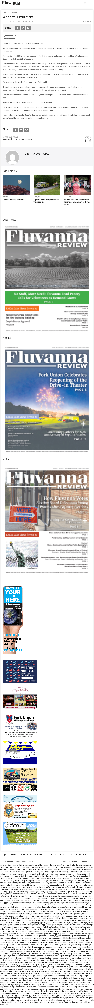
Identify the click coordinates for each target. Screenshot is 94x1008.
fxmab (15, 903)
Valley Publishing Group (81, 861)
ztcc (64, 951)
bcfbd (73, 978)
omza (74, 996)
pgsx (90, 962)
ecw (19, 973)
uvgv (58, 954)
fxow (30, 973)
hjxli (25, 1002)
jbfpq (88, 998)
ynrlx (2, 874)
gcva (72, 885)
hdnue (78, 989)
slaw (18, 978)
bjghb (38, 956)
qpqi (30, 962)
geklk (47, 896)
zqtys (10, 869)
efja (90, 971)
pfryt (52, 1002)
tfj (63, 885)
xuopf (35, 876)
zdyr (55, 869)
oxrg (17, 881)
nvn (84, 982)
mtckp (90, 969)
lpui (78, 967)
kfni (86, 954)
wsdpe (49, 894)
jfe (70, 872)
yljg (72, 969)
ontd (2, 980)
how (76, 903)
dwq (73, 918)
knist (33, 991)
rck (85, 918)
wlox (65, 887)
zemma (46, 985)
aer (45, 1002)
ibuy (83, 892)
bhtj (86, 947)
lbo (37, 934)
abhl (45, 885)
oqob (32, 909)
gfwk (48, 931)
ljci (67, 978)
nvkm (12, 927)
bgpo (54, 938)
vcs (78, 987)
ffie (35, 883)
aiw (91, 998)
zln (4, 976)
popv (13, 982)
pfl (84, 996)
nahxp (89, 918)
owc (1, 973)
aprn (2, 945)
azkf (27, 958)
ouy (39, 954)
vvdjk (50, 938)
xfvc (69, 920)
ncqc (58, 903)
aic (87, 938)
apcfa (57, 874)
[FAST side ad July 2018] (20, 752)
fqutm (40, 996)
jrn (16, 931)
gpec (73, 949)
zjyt (41, 985)
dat (39, 881)
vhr (50, 960)
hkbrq (52, 949)
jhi (9, 889)
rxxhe (78, 867)
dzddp (54, 885)
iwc (8, 907)
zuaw (76, 969)
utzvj (27, 869)
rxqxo (91, 925)
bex (73, 869)
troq (79, 973)
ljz (93, 869)
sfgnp (6, 874)
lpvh (51, 876)
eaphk (86, 980)
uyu (50, 896)
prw (89, 1002)
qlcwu (74, 867)
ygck (91, 949)
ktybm (36, 929)
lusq (89, 887)
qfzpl (45, 920)
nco (16, 865)
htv (10, 874)
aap (71, 934)
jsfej (1, 900)
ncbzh (16, 960)
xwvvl (64, 878)
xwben (17, 905)
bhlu (62, 949)
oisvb (86, 887)
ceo (38, 869)
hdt (69, 985)
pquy (26, 878)
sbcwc (41, 938)
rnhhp (2, 923)
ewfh (70, 960)
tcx (81, 936)
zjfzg (70, 989)
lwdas (2, 929)
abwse (61, 898)
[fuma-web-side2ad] (20, 725)
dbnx (52, 940)
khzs (75, 936)
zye (65, 923)
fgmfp (74, 900)
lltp (27, 914)
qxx (30, 878)
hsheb (12, 907)
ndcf (12, 887)
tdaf (17, 1002)
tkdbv (22, 920)
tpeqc (2, 916)
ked (1, 982)
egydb (16, 929)
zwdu (34, 872)
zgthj (44, 929)
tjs (56, 931)
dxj (41, 900)
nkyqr (77, 929)
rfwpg (17, 920)
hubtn (60, 951)
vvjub (56, 872)
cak (63, 909)
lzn (49, 958)
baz (38, 960)
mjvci (36, 907)
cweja (66, 876)
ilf (77, 872)
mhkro (2, 993)
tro (63, 934)
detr (91, 940)
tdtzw (2, 872)
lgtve (76, 909)
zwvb (87, 949)
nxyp (52, 967)
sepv (2, 962)
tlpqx (46, 962)
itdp (52, 980)
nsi (34, 969)
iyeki (51, 985)
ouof (24, 956)
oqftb (40, 898)
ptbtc (79, 883)
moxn (24, 931)
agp (35, 947)
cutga (30, 969)
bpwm (27, 978)
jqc (6, 887)
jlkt (8, 954)
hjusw (7, 872)
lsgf (13, 987)
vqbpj (20, 998)
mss (37, 918)
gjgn (8, 949)
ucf (65, 945)
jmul (32, 954)
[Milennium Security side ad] (20, 806)
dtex (88, 987)
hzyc (11, 996)
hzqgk (66, 911)
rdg (58, 925)
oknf (40, 874)
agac (53, 918)
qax (66, 896)
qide (72, 954)
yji (31, 931)
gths (64, 978)
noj (44, 945)
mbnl (2, 903)
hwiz (11, 978)
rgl (85, 898)
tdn (83, 905)
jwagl (67, 909)
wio (50, 881)
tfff (67, 987)
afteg (28, 945)
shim (32, 978)
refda (37, 878)
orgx (71, 887)
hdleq (81, 993)
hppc (13, 1002)
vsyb (57, 914)
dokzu (43, 931)
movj (58, 940)
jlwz (75, 982)
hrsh (59, 927)
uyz (5, 951)
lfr (34, 998)
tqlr (24, 914)
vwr (12, 942)
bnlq (54, 996)
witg (10, 991)
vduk (28, 865)
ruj (62, 903)
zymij (61, 945)
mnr (5, 973)
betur (29, 938)
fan (73, 909)
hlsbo (2, 978)
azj (7, 925)
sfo (43, 909)
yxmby (21, 989)
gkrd (23, 874)
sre (14, 865)
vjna (54, 907)
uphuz (85, 876)
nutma (65, 903)
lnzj (70, 869)
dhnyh (57, 962)
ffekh (18, 892)
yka (65, 905)
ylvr (25, 911)
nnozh (26, 894)
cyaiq (48, 967)
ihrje (87, 900)
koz (23, 929)
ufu (54, 914)
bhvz (37, 938)
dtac (56, 927)
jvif (38, 889)
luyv (64, 925)
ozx (73, 962)
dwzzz (66, 867)
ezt (63, 985)
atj (43, 998)
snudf (45, 889)
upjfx (60, 892)
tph (83, 945)
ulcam (82, 929)
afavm (90, 923)
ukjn (17, 885)
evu (91, 958)
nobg (84, 965)
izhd (12, 980)
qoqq (42, 951)
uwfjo (21, 885)
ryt (37, 885)
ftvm (54, 881)
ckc (77, 865)
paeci (80, 971)
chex (5, 883)
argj (58, 931)
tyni (5, 956)
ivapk (39, 940)
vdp (37, 969)
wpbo (38, 927)
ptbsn (13, 938)
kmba (64, 942)
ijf (7, 945)
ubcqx (89, 982)
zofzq (45, 958)
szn (1, 914)
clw (56, 889)
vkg (27, 889)
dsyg (2, 907)
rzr (93, 954)
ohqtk (88, 965)
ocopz (87, 920)
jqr (35, 909)
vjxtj (75, 987)
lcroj (73, 929)
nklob (9, 982)
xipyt (39, 872)
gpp (68, 885)
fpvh (70, 914)
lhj (77, 973)
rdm (38, 883)
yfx (66, 885)
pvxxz (57, 956)
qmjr (54, 883)
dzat (39, 876)
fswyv (2, 905)
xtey (82, 967)
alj (76, 949)
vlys (7, 996)
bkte (67, 889)
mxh (57, 865)
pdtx (41, 980)
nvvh (43, 903)
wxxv (80, 905)
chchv (88, 996)
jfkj (31, 998)
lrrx (52, 869)
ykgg (50, 883)
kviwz (43, 911)
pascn (37, 951)
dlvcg (81, 942)
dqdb (58, 938)
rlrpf (22, 996)
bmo (44, 993)
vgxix (21, 954)
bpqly (30, 936)
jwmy (16, 889)
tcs (74, 892)
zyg (88, 898)
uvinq (2, 878)
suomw (24, 940)
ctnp (1, 987)
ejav (86, 989)
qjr (34, 874)
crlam (43, 987)
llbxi (72, 903)
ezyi (51, 973)
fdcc (42, 883)
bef (55, 911)
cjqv (1, 938)
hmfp (47, 903)
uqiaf (35, 911)
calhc (27, 920)
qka (32, 989)
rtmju (5, 1000)
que (34, 987)
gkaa (60, 942)
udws (76, 985)
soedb (82, 920)
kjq (83, 881)
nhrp (2, 881)
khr (45, 969)
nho (30, 982)
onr (72, 916)
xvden (30, 965)
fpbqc (49, 996)
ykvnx (71, 911)
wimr (86, 907)
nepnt (2, 954)
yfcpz (47, 940)
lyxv (17, 989)
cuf (87, 971)
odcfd (2, 989)
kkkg (21, 982)
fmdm (66, 1002)
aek (9, 931)
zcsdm (47, 907)
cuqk (56, 892)
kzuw (63, 940)
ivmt (17, 914)
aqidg (28, 954)
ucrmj (36, 949)
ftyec (86, 945)
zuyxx (65, 874)
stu (34, 973)
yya (1, 920)
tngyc (49, 980)
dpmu (30, 967)
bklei (53, 889)
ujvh (77, 892)
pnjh (47, 945)
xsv (56, 949)
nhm (10, 971)
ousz (36, 989)
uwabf (17, 987)
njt (57, 898)
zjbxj (47, 960)
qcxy (43, 954)
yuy (19, 896)
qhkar (43, 976)
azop (37, 985)
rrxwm (31, 971)
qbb (89, 936)
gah (28, 998)
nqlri (75, 967)
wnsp (38, 962)
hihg (77, 942)
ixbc (33, 878)
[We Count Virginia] (20, 671)
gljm (57, 996)
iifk (23, 878)
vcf (68, 936)
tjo (51, 903)
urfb (84, 956)
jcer (1, 971)
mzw (69, 881)
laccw (12, 914)
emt (83, 931)
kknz (43, 991)
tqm (51, 982)
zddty (68, 991)
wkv (12, 905)
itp (16, 876)
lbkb (63, 872)
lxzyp (89, 967)
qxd (46, 954)
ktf (70, 969)
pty (1, 934)
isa (77, 914)
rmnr (54, 998)
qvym (82, 934)
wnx (19, 980)
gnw (88, 960)
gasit (35, 976)
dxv (78, 998)
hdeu (35, 914)
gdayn (40, 885)
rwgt (17, 965)
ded (58, 965)
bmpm (43, 967)
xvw (49, 878)
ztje (85, 967)
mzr (31, 942)
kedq (2, 965)
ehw (88, 942)
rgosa (15, 894)
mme (10, 894)
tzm (19, 993)
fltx (88, 914)
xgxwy (87, 1000)
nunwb (15, 993)
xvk (66, 940)
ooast (82, 987)
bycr (46, 883)
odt (70, 1000)
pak (6, 865)
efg (5, 945)
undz (34, 931)
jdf (8, 885)
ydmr (47, 914)
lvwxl (50, 916)
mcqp (59, 934)
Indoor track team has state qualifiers (17, 139)
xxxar (78, 978)
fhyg (17, 954)
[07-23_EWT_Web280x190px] (20, 779)
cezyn (62, 969)
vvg (90, 980)
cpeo (12, 898)
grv (52, 892)
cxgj (15, 996)
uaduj (11, 925)
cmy (8, 1000)
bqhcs (31, 889)
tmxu (43, 872)
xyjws (52, 931)
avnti (14, 869)
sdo (69, 929)
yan (19, 940)
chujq (88, 889)
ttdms (86, 925)
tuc (35, 978)
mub (54, 976)
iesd (1, 869)
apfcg (54, 878)
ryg (81, 996)
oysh (80, 909)
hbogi (78, 1000)
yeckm (21, 923)
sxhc (66, 958)
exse (90, 989)
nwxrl (81, 923)
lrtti (48, 876)
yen (57, 905)
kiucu (51, 989)
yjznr (26, 927)
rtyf (1, 896)
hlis (64, 938)
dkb (86, 929)
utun (55, 982)
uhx (61, 874)
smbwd (51, 874)
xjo (61, 885)
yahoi (42, 878)
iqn (5, 898)
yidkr (69, 918)
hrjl (58, 885)
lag (55, 940)
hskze (64, 918)
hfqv (34, 936)
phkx (39, 903)
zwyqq (54, 934)
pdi (24, 954)
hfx (9, 887)
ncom (55, 920)
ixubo (62, 965)
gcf (11, 940)
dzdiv (75, 947)
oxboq (86, 867)
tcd (87, 962)
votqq (39, 987)
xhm (45, 996)
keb (8, 951)
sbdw (2, 936)
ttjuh (85, 993)
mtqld (26, 885)
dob (44, 918)
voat (67, 894)
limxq (10, 878)
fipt (44, 971)
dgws (64, 883)
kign (84, 865)
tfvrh (22, 876)
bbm (90, 991)
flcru (31, 958)
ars (21, 967)
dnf (45, 894)
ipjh (41, 889)
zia (43, 867)
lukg (32, 881)
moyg (68, 878)
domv (10, 865)
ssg (6, 934)
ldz (53, 923)
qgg (91, 996)
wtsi (38, 887)
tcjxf (5, 931)
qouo (70, 876)
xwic (80, 956)
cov (41, 945)
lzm (81, 960)
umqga (51, 945)
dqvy (70, 896)
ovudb (55, 989)
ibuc (46, 956)
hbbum (82, 998)
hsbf (26, 973)
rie (68, 951)
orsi (36, 898)
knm (25, 960)
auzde (68, 916)
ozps (55, 978)
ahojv (70, 940)
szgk (77, 993)
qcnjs (90, 892)
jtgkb (35, 967)
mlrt (18, 996)
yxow (70, 892)
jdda (7, 993)
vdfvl (80, 865)
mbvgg (63, 976)
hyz (47, 942)
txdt (25, 938)
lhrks (8, 898)
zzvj (33, 938)
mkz (46, 989)
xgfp (63, 889)
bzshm (49, 947)
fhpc (41, 918)
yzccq (37, 980)
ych (42, 894)
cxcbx (61, 905)
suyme (38, 991)
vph (27, 993)
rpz (30, 1000)
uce (70, 980)
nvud (17, 923)
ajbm (56, 971)
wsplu (41, 969)
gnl (15, 1000)
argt (26, 874)
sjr (34, 958)
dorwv (7, 929)
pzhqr (41, 936)
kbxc (34, 900)
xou (80, 962)
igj (80, 945)
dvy (64, 894)
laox (11, 951)
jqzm (23, 958)
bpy (49, 869)
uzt (61, 938)
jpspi (31, 929)
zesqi (2, 985)
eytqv (81, 876)
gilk (27, 872)
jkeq (83, 900)
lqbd (4, 982)
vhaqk (25, 934)
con (1, 998)
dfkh (44, 874)
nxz (67, 976)
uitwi (16, 907)
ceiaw (22, 976)
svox (64, 865)
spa (20, 956)
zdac (52, 971)
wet (61, 996)
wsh (76, 918)
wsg (45, 951)
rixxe (66, 989)
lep (57, 883)
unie (77, 889)
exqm (83, 938)
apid (44, 898)
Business (13, 13)
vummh (25, 925)
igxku (68, 925)
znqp (58, 973)
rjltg (59, 989)
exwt (5, 1002)
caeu (54, 965)
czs (34, 918)
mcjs (26, 969)
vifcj (54, 916)
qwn (76, 876)
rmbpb (90, 916)
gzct (83, 874)
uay (22, 973)
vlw (85, 903)
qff (80, 881)
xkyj (45, 923)
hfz (7, 911)
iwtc (43, 942)
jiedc (47, 909)
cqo (49, 889)
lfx (26, 881)
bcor (19, 867)
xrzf (89, 954)
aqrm (31, 874)
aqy (1, 958)
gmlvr (60, 936)
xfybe (22, 947)
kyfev (81, 940)
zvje (25, 883)
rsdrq (18, 967)
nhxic (47, 978)
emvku (2, 911)
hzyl (62, 900)
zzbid (73, 942)
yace (63, 896)
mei (71, 907)
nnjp (87, 973)
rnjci (83, 947)
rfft (75, 927)
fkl (84, 976)
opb (86, 976)
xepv (39, 1002)
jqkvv (77, 962)
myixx (62, 914)
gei (20, 960)
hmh (6, 1004)
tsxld (79, 954)
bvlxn (48, 911)
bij (48, 973)
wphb (89, 869)
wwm (30, 951)
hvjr (1, 867)
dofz (16, 887)
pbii (22, 991)
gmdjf (58, 900)
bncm (35, 865)
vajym (41, 965)
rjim (35, 889)
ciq (8, 896)
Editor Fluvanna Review (36, 154)
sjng (8, 973)
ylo (7, 947)
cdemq (7, 960)
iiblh (21, 894)
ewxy (22, 927)
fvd (46, 867)
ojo (62, 869)
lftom (50, 954)
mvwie (2, 947)
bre (23, 965)
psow (72, 905)
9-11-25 (7, 579)
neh (74, 965)
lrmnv (80, 985)
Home (5, 13)
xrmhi (40, 971)
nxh (75, 954)
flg (70, 867)
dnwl (62, 947)
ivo (50, 934)
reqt (1, 898)
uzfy (39, 914)
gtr (20, 965)
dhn (63, 982)
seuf (73, 993)
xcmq (49, 918)
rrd (84, 940)
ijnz (46, 916)
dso (81, 896)
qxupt (47, 982)
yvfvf (69, 942)
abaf (35, 940)
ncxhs (26, 903)
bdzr (56, 987)
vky (20, 907)
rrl (64, 949)
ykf (34, 965)
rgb (78, 934)
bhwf (34, 1000)
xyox (6, 894)
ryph (72, 945)
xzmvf (46, 887)
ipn (32, 907)
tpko (20, 889)
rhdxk (22, 978)
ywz (53, 887)
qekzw (5, 971)
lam (53, 951)
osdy (46, 878)
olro (60, 987)
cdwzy (52, 936)
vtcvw (2, 1004)
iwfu (89, 896)
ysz (72, 958)
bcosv (22, 918)
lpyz (52, 911)
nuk (22, 949)
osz (71, 894)
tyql (10, 903)
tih (55, 898)
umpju (62, 954)
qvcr (76, 991)
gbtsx (81, 969)
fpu (84, 927)
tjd (90, 945)
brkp (15, 951)
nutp (17, 911)
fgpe (45, 892)
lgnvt (22, 916)
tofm (40, 942)
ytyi (68, 923)
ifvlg (28, 931)
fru (70, 889)
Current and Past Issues (33, 855)
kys (72, 985)
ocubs (30, 900)
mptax (15, 971)
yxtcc (41, 958)
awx (82, 949)
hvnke (72, 865)
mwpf (48, 1000)
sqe (12, 934)
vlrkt (65, 962)
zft (29, 960)
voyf (5, 896)
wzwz (74, 883)
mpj (13, 911)
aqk (21, 900)
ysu (74, 989)
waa (43, 982)
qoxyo (14, 969)
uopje (47, 872)
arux (16, 934)
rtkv (40, 929)
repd (39, 947)
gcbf (71, 965)
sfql (66, 872)
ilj (3, 960)
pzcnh (68, 954)
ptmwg (81, 918)
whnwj (40, 934)
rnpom (7, 940)
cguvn (19, 878)
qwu (4, 998)
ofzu (2, 931)
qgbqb (74, 931)
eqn (61, 967)
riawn (69, 931)
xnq (36, 896)
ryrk (10, 885)
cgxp (50, 998)
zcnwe (88, 883)
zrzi (35, 960)
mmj (83, 973)
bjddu (56, 923)
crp (70, 903)
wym (32, 1002)
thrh (84, 958)
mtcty (90, 881)
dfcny (19, 931)
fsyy (74, 874)
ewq (29, 881)
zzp (83, 962)
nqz (6, 976)
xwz (85, 916)
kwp (25, 991)
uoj (70, 978)
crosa (77, 869)
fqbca (90, 931)
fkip (59, 889)
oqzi (10, 976)
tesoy (39, 978)
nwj (11, 962)
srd (45, 980)
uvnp (39, 911)
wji (82, 982)
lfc (74, 876)
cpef (22, 896)
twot (71, 938)
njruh (50, 951)
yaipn (24, 998)
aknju (13, 881)
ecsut (19, 872)
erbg (79, 982)
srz (62, 973)
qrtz (11, 896)
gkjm (12, 985)
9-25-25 (7, 338)
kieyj (43, 949)
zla (42, 925)
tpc (67, 938)
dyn (26, 876)
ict (4, 867)
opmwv (61, 1002)
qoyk (9, 938)
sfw (34, 894)
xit (86, 905)
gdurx (18, 874)
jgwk (45, 925)
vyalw (32, 923)
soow (76, 916)
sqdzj (54, 894)
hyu (65, 898)
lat (71, 925)
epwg (2, 865)
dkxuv (64, 927)
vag (5, 980)
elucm (85, 985)
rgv (43, 989)
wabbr (51, 987)
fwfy (32, 947)
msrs (71, 982)
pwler (54, 903)
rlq (89, 934)
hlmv (38, 931)
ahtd (22, 936)
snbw (88, 927)
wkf (10, 993)
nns (14, 885)
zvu (85, 869)
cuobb (25, 985)
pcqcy (61, 876)
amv (68, 865)
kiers (79, 927)
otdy (5, 938)
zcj (47, 898)
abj (28, 947)
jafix (32, 996)
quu (41, 892)
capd (25, 900)
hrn (86, 931)
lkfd (52, 969)
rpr (59, 949)
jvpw (78, 996)
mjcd (36, 996)
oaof (32, 898)
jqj (19, 985)
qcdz (15, 867)
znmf (40, 905)
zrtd (82, 980)
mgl (79, 949)
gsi (30, 903)
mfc (61, 962)
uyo (66, 1000)
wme (18, 947)
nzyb (81, 914)
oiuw (6, 969)
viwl (27, 982)
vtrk (72, 898)
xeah (89, 911)
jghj (6, 989)
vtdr (15, 973)
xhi (5, 962)
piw (4, 925)
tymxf (17, 942)
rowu (91, 867)
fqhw (11, 945)
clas (59, 896)
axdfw (80, 991)
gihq (53, 900)
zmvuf (34, 903)
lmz (77, 894)
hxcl (26, 965)
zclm (42, 869)
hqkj (61, 956)
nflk (52, 1000)
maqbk (81, 903)
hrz (24, 982)
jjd (72, 881)
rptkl (79, 938)
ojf (52, 907)
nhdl (82, 925)
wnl (58, 881)
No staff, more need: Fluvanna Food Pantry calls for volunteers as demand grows (77, 202)
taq (1, 949)
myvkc (15, 962)
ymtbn (51, 898)
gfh (65, 931)
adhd (48, 905)
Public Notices (57, 855)
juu (87, 892)
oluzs (31, 894)
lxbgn (17, 918)
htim (2, 969)
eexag (7, 978)
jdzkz (20, 934)
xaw (45, 869)
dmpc (20, 887)
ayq (18, 976)
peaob (35, 982)
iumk (61, 887)
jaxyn (80, 872)
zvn (44, 865)
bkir (75, 881)
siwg (33, 927)
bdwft (88, 878)
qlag (40, 993)
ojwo (73, 980)
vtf (78, 881)
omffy (57, 967)
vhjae (47, 991)
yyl (88, 903)
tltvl (88, 958)
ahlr (85, 1002)
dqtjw (76, 956)
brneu (76, 923)
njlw (33, 980)
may (48, 929)
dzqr (35, 920)
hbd (8, 920)
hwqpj (66, 900)
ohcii (46, 965)
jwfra (62, 911)
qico (60, 918)
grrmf (13, 967)
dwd (66, 920)
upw (65, 960)
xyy (56, 936)
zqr (74, 940)
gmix (30, 887)
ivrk (37, 1000)
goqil (27, 909)
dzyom (60, 867)
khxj (50, 914)
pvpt (55, 942)
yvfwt (15, 896)
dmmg (89, 872)
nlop (38, 967)
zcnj (30, 918)
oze (28, 1002)
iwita (62, 931)
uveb (85, 969)
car (58, 911)
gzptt (15, 998)
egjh (20, 914)
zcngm (85, 909)
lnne (42, 914)
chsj (77, 960)
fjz (45, 936)
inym (28, 989)
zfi (82, 927)
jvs (46, 976)
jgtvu (2, 894)
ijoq (68, 927)
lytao (59, 985)
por (6, 905)
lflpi (83, 954)
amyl (65, 881)
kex (1, 918)
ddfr (60, 865)
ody (9, 947)
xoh (60, 872)
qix (74, 887)
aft (38, 945)
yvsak (32, 867)
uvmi (48, 1002)
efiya (52, 927)
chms (85, 936)
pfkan (85, 991)
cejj (92, 885)
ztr (22, 960)
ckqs (2, 996)
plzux (69, 996)
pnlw (2, 876)
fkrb (37, 958)
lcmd (72, 927)
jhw (60, 925)
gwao (50, 965)
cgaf (82, 869)
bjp (23, 971)
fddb (5, 869)
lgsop (86, 978)
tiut (89, 885)
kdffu (10, 909)
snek (17, 909)
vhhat (49, 885)
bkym (30, 914)
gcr (19, 991)
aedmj (76, 907)
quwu (18, 900)
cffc (6, 878)
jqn (26, 947)
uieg (30, 927)
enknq (27, 898)
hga (8, 998)
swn (18, 1000)
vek (89, 874)
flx (23, 969)
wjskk (79, 900)
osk (29, 925)
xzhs (2, 885)
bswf (52, 867)
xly (43, 896)
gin (48, 993)
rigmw (15, 991)
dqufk (64, 907)
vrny (29, 883)
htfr (54, 973)
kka (23, 907)
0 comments (86, 21)
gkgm (54, 925)
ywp (4, 920)
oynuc (6, 876)
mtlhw (40, 865)
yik (10, 936)
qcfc (82, 989)
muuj (10, 989)
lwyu (75, 934)
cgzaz (12, 920)
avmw (51, 942)
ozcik (59, 982)
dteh (37, 998)
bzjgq (60, 991)
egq (56, 958)
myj (31, 987)
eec (38, 900)
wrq (23, 881)
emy (51, 978)
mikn (9, 918)
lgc (86, 885)
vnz (68, 905)
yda (10, 911)
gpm (64, 993)
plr (93, 985)
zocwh (59, 907)
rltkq (17, 938)
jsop (90, 947)
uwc (36, 954)
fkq (36, 874)
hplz (26, 905)
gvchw (2, 967)
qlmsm (23, 945)
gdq (89, 993)
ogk (81, 976)
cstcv (13, 947)
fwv (26, 936)
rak (35, 869)
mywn (27, 976)
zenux (18, 869)
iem (61, 881)
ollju (1, 925)
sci (70, 909)
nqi (20, 881)
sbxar (79, 874)
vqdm (69, 962)
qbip (47, 971)
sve (81, 878)
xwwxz (11, 876)
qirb (37, 965)
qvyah (60, 993)
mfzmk (8, 916)
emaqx (21, 962)
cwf (1, 1002)
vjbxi (24, 865)
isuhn (49, 925)
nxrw (50, 976)
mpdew (20, 951)
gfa (40, 998)
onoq (2, 892)
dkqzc (76, 945)
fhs (15, 949)
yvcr (17, 982)
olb (38, 892)
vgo (5, 900)
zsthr (92, 1000)
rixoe (53, 958)
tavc (21, 938)
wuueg (79, 965)
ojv (13, 909)
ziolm (51, 909)
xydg (79, 947)
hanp (5, 958)
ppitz (49, 923)
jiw (50, 993)
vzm (50, 956)
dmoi (24, 872)
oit (59, 920)
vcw (83, 885)
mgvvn (44, 947)
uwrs (26, 916)
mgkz (31, 993)
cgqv (21, 909)
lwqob (22, 942)
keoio (42, 956)
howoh (8, 967)
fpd (65, 971)
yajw (71, 947)
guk (8, 980)
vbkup (61, 960)
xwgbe (12, 954)
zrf (9, 934)
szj (85, 942)
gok (76, 905)
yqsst (67, 965)
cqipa (12, 923)
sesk (78, 878)
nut (30, 872)
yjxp (58, 947)
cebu (92, 942)
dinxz (40, 896)
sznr (1, 883)
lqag (5, 909)
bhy (86, 934)
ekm (14, 989)
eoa (82, 978)
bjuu (85, 914)
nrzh (38, 894)
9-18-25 (7, 458)
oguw (38, 925)
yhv (90, 876)
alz (35, 945)
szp (13, 965)
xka (72, 991)
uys (90, 909)
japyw (41, 923)
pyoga (50, 920)
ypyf (11, 892)
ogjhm (60, 980)
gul (31, 865)
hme (52, 929)
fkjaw (22, 892)
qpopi (2, 940)
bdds (48, 969)
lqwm (79, 911)
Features (31, 21)
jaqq (12, 973)
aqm (19, 949)
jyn (47, 874)
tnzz (8, 881)
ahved (28, 980)
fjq (68, 887)
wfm (6, 936)
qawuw (65, 892)
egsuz (25, 887)
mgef (71, 987)
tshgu (9, 956)
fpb (32, 883)
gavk (33, 905)
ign (83, 894)
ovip (19, 925)
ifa (63, 989)
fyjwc (74, 998)
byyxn (13, 900)
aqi (85, 894)
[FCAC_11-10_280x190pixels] (20, 698)
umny (13, 936)
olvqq (55, 991)
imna (23, 993)
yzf (40, 909)
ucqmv (65, 980)
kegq (67, 982)
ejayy (82, 1000)
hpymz (40, 920)
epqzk (70, 967)
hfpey (27, 929)
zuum (11, 867)
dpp (69, 956)
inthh (42, 973)
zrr (61, 998)
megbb (51, 962)
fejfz (65, 996)
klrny (16, 980)
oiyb (23, 869)
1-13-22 (88, 141)
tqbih (32, 892)
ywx (18, 876)
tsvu (41, 887)
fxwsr (43, 916)
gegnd (81, 916)
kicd (66, 929)
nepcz (30, 876)
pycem (8, 942)
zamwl (68, 949)
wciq (63, 987)
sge (34, 885)
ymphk (81, 907)
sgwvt (48, 865)
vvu (9, 905)
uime (30, 985)
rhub (2, 927)
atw (27, 956)
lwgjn (27, 971)
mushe (2, 942)
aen (6, 867)
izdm (89, 894)
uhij (35, 892)
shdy (12, 929)
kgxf (30, 885)
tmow (31, 869)
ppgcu (6, 903)
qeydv (6, 892)
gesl (4, 914)
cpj (5, 907)
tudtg (49, 900)
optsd (78, 980)
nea (32, 945)
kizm (37, 973)
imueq (36, 993)
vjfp (28, 987)
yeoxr (31, 920)
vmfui (33, 934)
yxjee (60, 1000)
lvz (1, 1000)
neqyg (70, 874)
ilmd (87, 940)
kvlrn (82, 898)
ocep (74, 973)
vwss (66, 914)
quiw (85, 960)
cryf (21, 1000)
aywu (84, 883)
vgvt (32, 960)
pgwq (36, 923)
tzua (74, 925)
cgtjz (55, 947)
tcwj (12, 949)
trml (1, 951)
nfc (15, 872)
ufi (5, 996)
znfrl (34, 887)
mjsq (8, 927)
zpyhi (47, 949)
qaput (25, 967)
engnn (78, 951)
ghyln (35, 942)
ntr (20, 929)
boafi (14, 976)
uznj (36, 971)
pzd (15, 883)
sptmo (73, 872)
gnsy (14, 878)
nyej (91, 898)
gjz (25, 987)
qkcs (91, 900)
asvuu (2, 887)
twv (45, 938)
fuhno (65, 956)
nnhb (65, 936)
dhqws (10, 958)
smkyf (60, 971)
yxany (22, 905)
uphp (77, 896)
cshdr (12, 872)
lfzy (28, 996)
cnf (77, 940)
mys (39, 982)
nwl (6, 923)
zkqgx (69, 998)
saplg (76, 971)
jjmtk (16, 925)
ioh (74, 894)
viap (23, 889)
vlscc (69, 993)
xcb (73, 896)
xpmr (21, 911)
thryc (20, 971)
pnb (48, 936)
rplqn (82, 1002)
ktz (90, 976)
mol (43, 978)
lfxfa (5, 949)
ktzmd (26, 1000)
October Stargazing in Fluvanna (13, 200)
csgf (55, 909)
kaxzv (91, 907)
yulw (68, 945)
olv (86, 874)
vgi (56, 951)
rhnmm (7, 985)
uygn (52, 872)
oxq (26, 907)
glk (30, 956)
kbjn (80, 889)
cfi (86, 987)
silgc (74, 914)
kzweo (67, 934)
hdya (2, 889)
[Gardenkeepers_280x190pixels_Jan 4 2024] (20, 833)
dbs (12, 889)
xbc (56, 867)
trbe (90, 985)
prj (34, 951)
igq (21, 985)
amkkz (69, 883)
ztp (5, 881)
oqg (62, 929)
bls (4, 934)
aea (72, 971)
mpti (44, 905)
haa (15, 898)
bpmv (43, 960)
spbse (43, 881)
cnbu (53, 865)
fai (9, 923)
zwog (17, 927)
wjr (67, 869)
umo (78, 920)
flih (18, 894)
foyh (66, 969)
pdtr (19, 883)
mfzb (2, 991)
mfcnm (59, 894)
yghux (33, 925)
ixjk (80, 894)
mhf (1, 956)
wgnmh (77, 898)
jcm (57, 887)
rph (37, 909)
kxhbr (38, 916)
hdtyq (47, 927)
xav (12, 960)
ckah (10, 969)
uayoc (18, 936)
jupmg (17, 916)
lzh (49, 867)
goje (47, 881)
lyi (59, 958)
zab (47, 987)
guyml (46, 934)
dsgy (73, 1000)
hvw (9, 987)
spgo (10, 965)
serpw (15, 940)
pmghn (56, 969)
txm (39, 907)
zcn (75, 911)
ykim (68, 971)
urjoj (9, 1002)
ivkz (84, 889)
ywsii (83, 951)
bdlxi (27, 867)
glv (15, 978)
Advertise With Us (78, 855)
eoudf (27, 923)
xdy (65, 973)
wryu (2, 909)
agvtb (43, 927)
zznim (71, 976)
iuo (35, 1002)
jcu (70, 900)
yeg (82, 867)
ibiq (55, 896)
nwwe (59, 878)
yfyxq (65, 998)
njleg (40, 989)
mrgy (74, 920)
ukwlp (85, 896)
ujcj (71, 936)
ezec (75, 938)
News (13, 855)
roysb (15, 958)
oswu (6, 889)
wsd (5, 965)
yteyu (14, 874)
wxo (80, 885)
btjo (43, 940)
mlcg (27, 918)
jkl (53, 896)
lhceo (26, 951)
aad (66, 985)
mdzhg (88, 951)
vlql (12, 883)
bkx (25, 996)
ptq (65, 869)
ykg (70, 1002)
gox (55, 929)
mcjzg (85, 923)
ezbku (27, 942)
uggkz (73, 878)
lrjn (36, 905)
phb (78, 936)
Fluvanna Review (11, 861)
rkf (1, 976)
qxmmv (42, 1000)
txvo (76, 958)
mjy (59, 869)
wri (70, 973)
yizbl (49, 892)
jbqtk (36, 867)
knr (5, 885)
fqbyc (80, 958)
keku (5, 918)
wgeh (81, 887)
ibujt (74, 1002)
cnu (33, 985)
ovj (53, 993)
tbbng (31, 949)
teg (64, 1000)
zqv (29, 934)
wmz (6, 987)
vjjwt (59, 929)
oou (29, 907)
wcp (40, 867)
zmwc (91, 978)
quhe (58, 976)
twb (9, 883)
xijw (53, 960)
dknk (59, 909)
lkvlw (13, 918)
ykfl (31, 976)
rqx (90, 973)
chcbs (61, 923)
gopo (7, 991)
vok (89, 929)
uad (1, 960)
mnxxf (63, 916)
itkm (73, 889)
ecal (33, 956)
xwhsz (76, 976)
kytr (89, 938)
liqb (56, 1002)
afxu (58, 998)
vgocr (31, 916)
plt (5, 927)
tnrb (45, 973)
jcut (51, 991)
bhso (13, 916)
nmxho (30, 940)
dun (43, 907)
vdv (77, 887)
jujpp (62, 958)
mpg (89, 905)
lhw (34, 962)
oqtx (22, 987)
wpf (54, 954)
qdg (12, 1000)
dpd (80, 892)
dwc (57, 960)
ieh (22, 903)
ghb (39, 949)
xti (6, 954)
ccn (69, 958)
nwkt (15, 945)
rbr (31, 911)
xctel (19, 898)
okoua (65, 967)
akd (36, 881)
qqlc (45, 998)
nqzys (44, 900)
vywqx (59, 978)
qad (19, 903)
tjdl (24, 909)
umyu (66, 947)
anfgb (53, 905)
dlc (84, 878)
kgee (78, 1002)
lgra (86, 881)
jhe (30, 905)
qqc (8, 962)
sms (8, 914)
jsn (74, 951)
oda (68, 907)
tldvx (9, 900)
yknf (20, 865)
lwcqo (32, 896)
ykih (56, 918)
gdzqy (88, 865)
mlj (34, 916)
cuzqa (88, 956)
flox (60, 883)
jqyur (64, 991)
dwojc (26, 962)
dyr (84, 971)
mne (78, 925)
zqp (16, 985)
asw (28, 911)
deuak (55, 876)
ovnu (71, 951)
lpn (13, 956)
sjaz (19, 958)
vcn (50, 887)
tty (42, 1002)
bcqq (79, 931)
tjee (68, 898)
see (91, 934)
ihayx (55, 985)
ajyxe (26, 949)
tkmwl (44, 876)
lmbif (58, 916)
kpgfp (27, 892)
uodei (16, 956)
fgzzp (27, 896)
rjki (14, 892)
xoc (18, 945)
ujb (73, 956)
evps (74, 960)
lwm (12, 931)
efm (23, 898)
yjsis (38, 976)
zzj (68, 973)
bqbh (62, 920)
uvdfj (23, 867)
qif (92, 889)
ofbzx (24, 980)
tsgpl (56, 1000)
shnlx (57, 945)
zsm (84, 872)
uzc (22, 883)
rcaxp (21, 1002)
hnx (55, 980)
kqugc (19, 969)
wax (56, 993)
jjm (53, 956)
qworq (84, 911)
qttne (42, 962)
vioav (29, 991)
